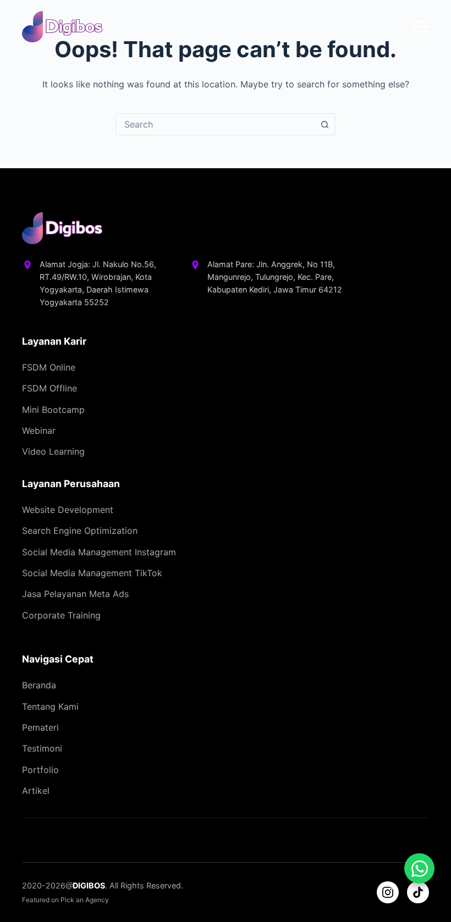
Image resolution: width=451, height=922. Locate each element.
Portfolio (40, 769)
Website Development (67, 509)
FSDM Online (48, 367)
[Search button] (324, 124)
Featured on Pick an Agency (65, 900)
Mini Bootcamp (53, 409)
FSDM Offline (49, 388)
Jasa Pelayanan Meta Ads (75, 593)
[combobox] (215, 124)
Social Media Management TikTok (92, 572)
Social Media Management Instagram (99, 551)
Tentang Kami (50, 706)
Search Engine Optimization (80, 530)
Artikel (36, 790)
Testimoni (42, 748)
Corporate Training (61, 615)
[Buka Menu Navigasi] (421, 26)
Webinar (39, 430)
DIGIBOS (89, 885)
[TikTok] (418, 892)
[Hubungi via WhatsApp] (419, 868)
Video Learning (53, 451)
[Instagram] (388, 892)
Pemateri (40, 727)
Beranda (39, 685)
